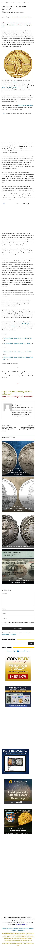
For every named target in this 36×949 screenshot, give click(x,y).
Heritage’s (14, 326)
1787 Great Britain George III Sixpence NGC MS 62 (17, 338)
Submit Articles (21, 930)
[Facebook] (7, 651)
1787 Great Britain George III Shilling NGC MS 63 (16, 343)
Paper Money (18, 578)
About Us (4, 928)
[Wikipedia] (24, 651)
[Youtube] (18, 651)
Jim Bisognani (9, 12)
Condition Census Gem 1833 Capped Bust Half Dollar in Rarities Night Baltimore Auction (26, 428)
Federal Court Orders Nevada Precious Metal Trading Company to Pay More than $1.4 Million (9, 429)
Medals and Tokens (18, 506)
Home (3, 2)
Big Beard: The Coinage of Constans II (18, 546)
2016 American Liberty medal (25, 105)
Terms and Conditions (28, 928)
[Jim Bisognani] (3, 12)
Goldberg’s (25, 324)
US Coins (8, 2)
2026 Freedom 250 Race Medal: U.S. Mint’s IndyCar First (18, 509)
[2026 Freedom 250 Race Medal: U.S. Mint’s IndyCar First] (18, 494)
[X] (14, 651)
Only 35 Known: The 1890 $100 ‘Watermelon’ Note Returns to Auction (18, 581)
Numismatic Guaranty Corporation (21, 17)
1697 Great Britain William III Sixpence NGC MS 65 (17, 352)
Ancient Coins (18, 544)
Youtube (21, 651)
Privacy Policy (14, 930)
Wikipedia (27, 651)
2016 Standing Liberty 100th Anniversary (12, 88)
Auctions (18, 468)
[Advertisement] (18, 728)
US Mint (15, 82)
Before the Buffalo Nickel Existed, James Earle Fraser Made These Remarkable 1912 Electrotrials (18, 472)
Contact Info (9, 928)
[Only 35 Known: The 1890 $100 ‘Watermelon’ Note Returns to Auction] (18, 566)
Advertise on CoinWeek (18, 928)
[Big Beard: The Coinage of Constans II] (18, 530)
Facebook (10, 651)
